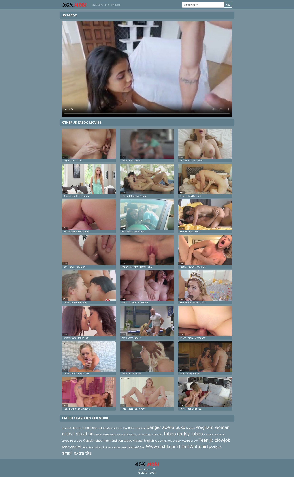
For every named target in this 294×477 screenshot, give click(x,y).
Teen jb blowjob (214, 440)
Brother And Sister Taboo (76, 196)
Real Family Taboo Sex (75, 267)
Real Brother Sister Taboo (192, 302)
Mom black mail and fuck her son (98, 447)
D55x (131, 428)
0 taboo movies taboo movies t (109, 434)
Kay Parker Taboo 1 (131, 338)
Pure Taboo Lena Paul (191, 408)
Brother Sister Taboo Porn (193, 267)
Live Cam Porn (100, 4)
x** (153, 469)
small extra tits (77, 453)
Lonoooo (190, 428)
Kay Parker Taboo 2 (73, 160)
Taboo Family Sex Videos (192, 338)
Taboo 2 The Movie (131, 373)
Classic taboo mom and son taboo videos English (118, 440)
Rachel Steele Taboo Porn (76, 231)
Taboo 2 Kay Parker (190, 373)
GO (228, 4)
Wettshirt (199, 446)
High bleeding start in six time (113, 428)
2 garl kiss (90, 428)
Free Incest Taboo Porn (133, 408)
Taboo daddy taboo (183, 433)
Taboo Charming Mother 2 (77, 408)
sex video (144, 469)
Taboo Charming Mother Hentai (137, 267)
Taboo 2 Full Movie (131, 160)
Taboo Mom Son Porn (190, 196)
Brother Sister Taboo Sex (76, 338)
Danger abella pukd (165, 427)
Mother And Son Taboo (191, 160)
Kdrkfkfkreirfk (72, 447)
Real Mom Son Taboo (190, 231)
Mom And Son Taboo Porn (135, 302)
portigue (215, 447)
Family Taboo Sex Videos (134, 196)
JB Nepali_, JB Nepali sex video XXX (144, 434)
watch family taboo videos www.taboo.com (176, 441)
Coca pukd (140, 428)
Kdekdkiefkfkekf (137, 447)
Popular (115, 4)
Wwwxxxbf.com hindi (167, 446)
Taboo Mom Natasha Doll (76, 373)
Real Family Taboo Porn (133, 231)
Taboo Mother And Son (75, 302)
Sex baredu (122, 447)
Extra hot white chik (72, 428)
